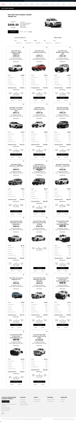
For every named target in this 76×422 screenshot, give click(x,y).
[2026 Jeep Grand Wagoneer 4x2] (16, 295)
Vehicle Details (13, 31)
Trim (45, 40)
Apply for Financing (51, 399)
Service (36, 397)
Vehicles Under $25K (24, 404)
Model (35, 40)
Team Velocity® (59, 419)
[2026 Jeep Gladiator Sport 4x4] (39, 124)
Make (25, 40)
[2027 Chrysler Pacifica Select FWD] (62, 124)
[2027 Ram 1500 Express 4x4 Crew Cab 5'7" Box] (39, 238)
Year (15, 40)
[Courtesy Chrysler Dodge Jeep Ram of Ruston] (3, 4)
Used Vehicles (23, 401)
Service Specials (37, 401)
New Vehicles (22, 399)
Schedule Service (37, 399)
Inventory (23, 397)
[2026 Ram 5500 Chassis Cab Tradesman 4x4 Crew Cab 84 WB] (16, 352)
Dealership (64, 397)
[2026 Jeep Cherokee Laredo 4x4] (39, 68)
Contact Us (6, 401)
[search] (74, 4)
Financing (50, 397)
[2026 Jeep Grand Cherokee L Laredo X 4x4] (16, 124)
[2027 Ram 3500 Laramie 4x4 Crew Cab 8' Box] (39, 352)
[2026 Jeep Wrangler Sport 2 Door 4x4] (62, 68)
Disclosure (30, 31)
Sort (54, 40)
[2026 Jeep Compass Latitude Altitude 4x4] (16, 68)
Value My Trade (50, 401)
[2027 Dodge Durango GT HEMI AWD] (16, 181)
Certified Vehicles (23, 402)
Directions (63, 401)
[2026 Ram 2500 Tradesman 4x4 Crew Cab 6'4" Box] (16, 238)
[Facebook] (3, 413)
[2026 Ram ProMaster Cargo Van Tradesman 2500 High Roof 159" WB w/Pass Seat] (39, 181)
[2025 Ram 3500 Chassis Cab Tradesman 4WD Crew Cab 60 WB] (62, 295)
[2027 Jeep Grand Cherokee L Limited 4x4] (62, 181)
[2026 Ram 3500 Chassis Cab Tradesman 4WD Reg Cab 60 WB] (62, 238)
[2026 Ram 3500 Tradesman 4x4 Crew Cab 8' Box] (39, 295)
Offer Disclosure (16, 61)
